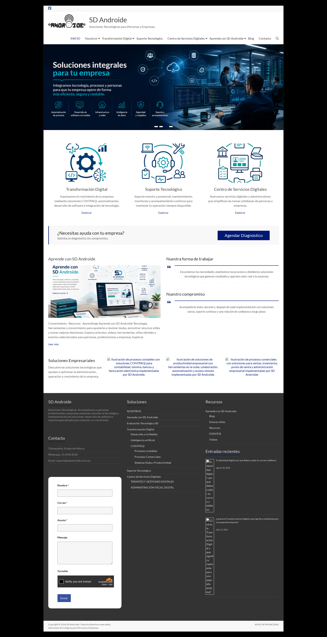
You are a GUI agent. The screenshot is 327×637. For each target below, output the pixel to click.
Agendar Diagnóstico (244, 235)
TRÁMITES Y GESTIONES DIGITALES (152, 481)
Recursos (214, 427)
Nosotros (91, 38)
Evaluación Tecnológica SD (142, 423)
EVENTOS (215, 433)
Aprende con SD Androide (226, 38)
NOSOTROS (134, 411)
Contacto (265, 38)
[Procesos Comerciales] (252, 359)
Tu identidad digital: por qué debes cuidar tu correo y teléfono (246, 460)
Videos (213, 439)
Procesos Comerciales (148, 456)
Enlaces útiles (217, 422)
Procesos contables (146, 450)
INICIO (75, 38)
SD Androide (108, 20)
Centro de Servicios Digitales (186, 38)
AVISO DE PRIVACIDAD (267, 624)
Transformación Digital (117, 38)
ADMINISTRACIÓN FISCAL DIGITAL (152, 487)
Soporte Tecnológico (149, 38)
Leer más (53, 344)
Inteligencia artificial (143, 440)
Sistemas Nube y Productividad (153, 462)
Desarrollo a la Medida (144, 434)
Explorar (87, 212)
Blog (251, 38)
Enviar (64, 598)
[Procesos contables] (134, 359)
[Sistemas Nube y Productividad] (193, 359)
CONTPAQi (138, 446)
